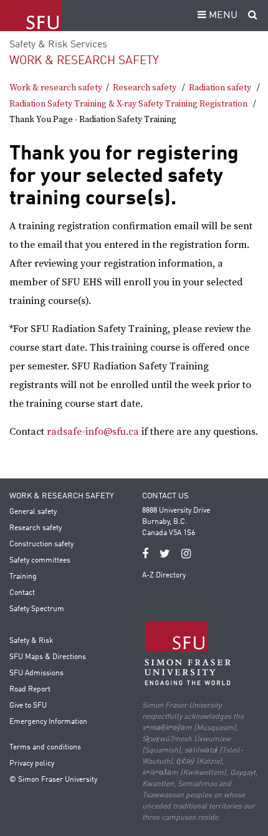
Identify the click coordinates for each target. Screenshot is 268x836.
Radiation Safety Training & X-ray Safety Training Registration (128, 104)
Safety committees (39, 560)
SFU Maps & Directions (47, 657)
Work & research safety (84, 61)
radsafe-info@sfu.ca (93, 431)
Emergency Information (48, 722)
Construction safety (41, 544)
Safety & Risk (31, 641)
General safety (33, 512)
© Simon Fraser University (53, 780)
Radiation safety (220, 88)
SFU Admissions (36, 673)
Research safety (144, 88)
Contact (22, 593)
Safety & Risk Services (58, 45)
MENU (221, 16)
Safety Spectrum (36, 609)
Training (23, 577)
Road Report (29, 689)
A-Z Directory (164, 575)
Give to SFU (28, 706)
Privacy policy (31, 763)
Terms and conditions (45, 747)
